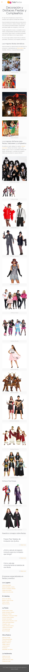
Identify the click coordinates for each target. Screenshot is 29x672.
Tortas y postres (5, 602)
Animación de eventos (7, 619)
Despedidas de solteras (7, 649)
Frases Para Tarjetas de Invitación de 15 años (12, 540)
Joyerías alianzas (6, 646)
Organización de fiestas (7, 627)
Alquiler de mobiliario (7, 614)
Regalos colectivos (6, 642)
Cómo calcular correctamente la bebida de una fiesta (14, 565)
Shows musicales (6, 630)
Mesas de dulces (6, 603)
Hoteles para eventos (6, 590)
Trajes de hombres (6, 657)
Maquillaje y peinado (6, 641)
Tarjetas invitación (6, 644)
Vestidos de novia (6, 656)
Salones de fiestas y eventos (8, 587)
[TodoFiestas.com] (14, 2)
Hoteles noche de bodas (7, 592)
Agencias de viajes (6, 637)
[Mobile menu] (2, 2)
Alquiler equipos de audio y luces (9, 620)
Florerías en (4, 647)
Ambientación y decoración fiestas (9, 615)
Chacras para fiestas (6, 585)
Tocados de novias (6, 661)
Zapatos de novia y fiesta (7, 659)
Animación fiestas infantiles (8, 617)
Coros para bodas (6, 629)
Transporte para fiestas (7, 639)
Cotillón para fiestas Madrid (8, 622)
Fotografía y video (6, 624)
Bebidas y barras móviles (7, 600)
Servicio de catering (6, 598)
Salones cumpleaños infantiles (8, 588)
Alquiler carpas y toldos (7, 610)
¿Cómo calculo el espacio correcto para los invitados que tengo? (13, 552)
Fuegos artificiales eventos (8, 625)
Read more (23, 544)
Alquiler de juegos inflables (8, 612)
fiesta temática (20, 48)
